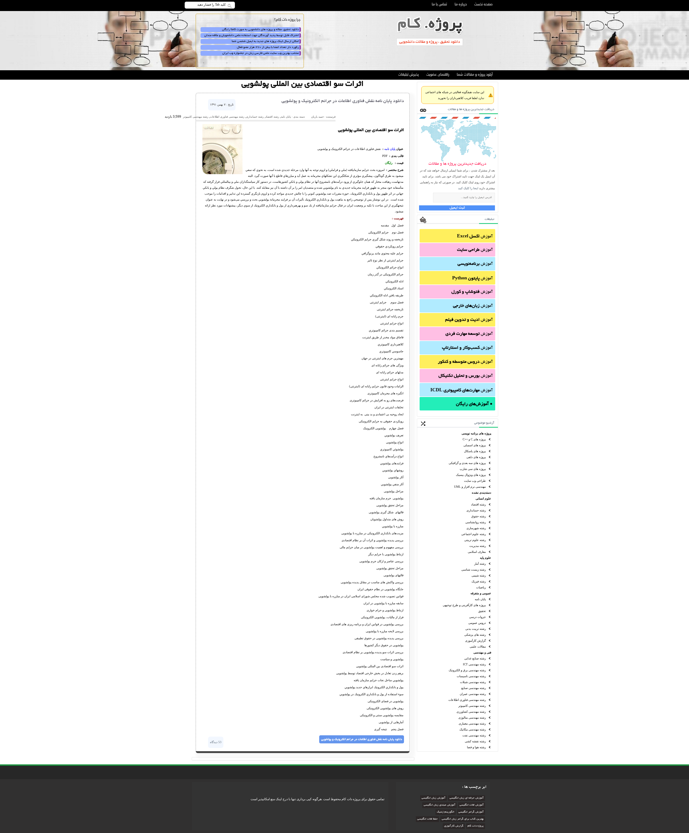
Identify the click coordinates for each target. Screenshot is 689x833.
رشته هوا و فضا (476, 747)
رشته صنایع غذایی (475, 658)
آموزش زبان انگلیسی (433, 798)
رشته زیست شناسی (473, 569)
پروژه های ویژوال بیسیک (471, 474)
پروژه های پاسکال (475, 451)
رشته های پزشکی (475, 634)
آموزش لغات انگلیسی (471, 805)
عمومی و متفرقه (480, 593)
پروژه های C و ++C (474, 439)
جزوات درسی (477, 616)
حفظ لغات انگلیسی (427, 819)
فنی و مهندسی (482, 652)
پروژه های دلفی (476, 457)
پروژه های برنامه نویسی (476, 433)
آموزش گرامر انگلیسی (471, 812)
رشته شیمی (479, 575)
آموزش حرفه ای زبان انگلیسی (466, 798)
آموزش (475, 236)
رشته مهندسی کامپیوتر (472, 705)
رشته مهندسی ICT (474, 664)
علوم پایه (485, 557)
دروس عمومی (477, 622)
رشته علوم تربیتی (475, 540)
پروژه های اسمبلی (474, 445)
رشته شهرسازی (476, 528)
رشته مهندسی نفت (474, 735)
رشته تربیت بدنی (475, 628)
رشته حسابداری (476, 510)
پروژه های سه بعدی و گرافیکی (467, 463)
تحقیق (482, 611)
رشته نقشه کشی (475, 741)
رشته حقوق (478, 516)
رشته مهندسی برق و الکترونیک (467, 670)
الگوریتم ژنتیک (445, 812)
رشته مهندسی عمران (473, 693)
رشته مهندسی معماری (472, 723)
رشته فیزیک (479, 581)
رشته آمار (480, 563)
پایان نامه (480, 599)
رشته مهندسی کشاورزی (471, 711)
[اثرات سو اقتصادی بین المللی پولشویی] (222, 173)
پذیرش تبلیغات (408, 74)
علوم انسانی (483, 498)
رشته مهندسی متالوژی (472, 717)
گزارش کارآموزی (475, 640)
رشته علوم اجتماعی (473, 534)
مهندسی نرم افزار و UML (470, 486)
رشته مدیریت (477, 545)
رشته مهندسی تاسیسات (471, 676)
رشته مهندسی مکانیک (472, 729)
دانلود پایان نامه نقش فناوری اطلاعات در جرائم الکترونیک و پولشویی (343, 101)
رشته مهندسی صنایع (473, 688)
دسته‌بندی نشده (481, 492)
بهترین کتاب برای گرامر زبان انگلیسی (463, 819)
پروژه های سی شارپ (473, 468)
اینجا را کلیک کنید (468, 188)
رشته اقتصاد (478, 504)
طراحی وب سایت (475, 480)
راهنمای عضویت (437, 74)
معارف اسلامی (477, 551)
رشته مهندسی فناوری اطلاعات (467, 699)
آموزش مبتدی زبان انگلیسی (439, 805)
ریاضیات (481, 587)
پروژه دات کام (475, 826)
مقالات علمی (478, 646)
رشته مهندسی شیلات (473, 682)
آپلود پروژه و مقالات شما (475, 74)
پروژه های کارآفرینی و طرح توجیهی (464, 605)
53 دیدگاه (216, 742)
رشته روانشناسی (475, 522)
